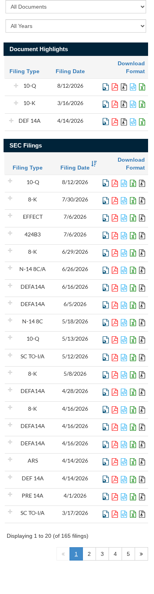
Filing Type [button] (28, 167)
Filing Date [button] (75, 167)
